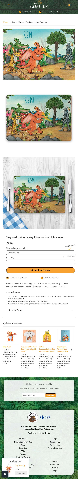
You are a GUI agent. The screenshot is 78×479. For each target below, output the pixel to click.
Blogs (55, 470)
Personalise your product (17, 248)
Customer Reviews (23, 457)
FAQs (23, 451)
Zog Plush (7, 347)
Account (23, 454)
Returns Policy (15, 310)
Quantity (10, 258)
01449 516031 (23, 470)
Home (5, 22)
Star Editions (46, 433)
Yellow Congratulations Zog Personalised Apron (47, 349)
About (23, 445)
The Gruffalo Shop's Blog (23, 442)
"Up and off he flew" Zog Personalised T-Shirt (29, 349)
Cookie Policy (55, 442)
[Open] (5, 474)
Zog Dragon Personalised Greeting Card (62, 349)
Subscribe (50, 395)
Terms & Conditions (55, 448)
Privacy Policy (55, 445)
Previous (6, 349)
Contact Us (23, 448)
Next (71, 349)
